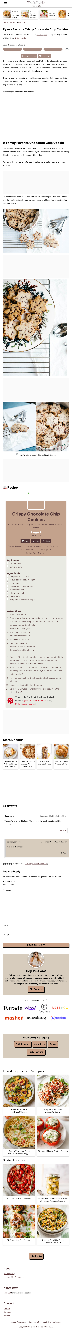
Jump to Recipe (30, 56)
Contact (7, 1308)
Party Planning (36, 1051)
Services (7, 1312)
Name (6, 925)
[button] (31, 532)
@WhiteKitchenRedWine (34, 700)
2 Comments (20, 38)
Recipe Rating (9, 881)
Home (5, 22)
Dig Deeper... (36, 989)
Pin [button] (37, 541)
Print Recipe (45, 56)
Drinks (53, 1044)
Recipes (13, 22)
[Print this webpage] (53, 49)
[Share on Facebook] (12, 49)
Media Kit (8, 1315)
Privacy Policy (9, 1273)
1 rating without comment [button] (36, 864)
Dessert (21, 22)
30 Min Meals (22, 1044)
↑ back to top (36, 1256)
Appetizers (39, 1044)
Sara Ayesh (38, 553)
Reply (63, 830)
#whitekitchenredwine (25, 704)
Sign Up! (7, 1293)
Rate (47, 541)
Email (6, 935)
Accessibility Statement (14, 1277)
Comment (7, 890)
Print (26, 541)
